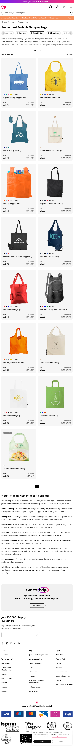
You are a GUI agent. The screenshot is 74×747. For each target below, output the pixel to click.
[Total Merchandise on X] (11, 643)
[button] (37, 12)
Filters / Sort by (7, 55)
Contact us (5, 691)
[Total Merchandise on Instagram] (7, 643)
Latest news (33, 672)
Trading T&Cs (60, 659)
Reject (61, 741)
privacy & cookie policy (59, 737)
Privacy (58, 663)
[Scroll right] (71, 33)
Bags (12, 22)
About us (4, 655)
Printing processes (35, 663)
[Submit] (37, 634)
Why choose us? (7, 659)
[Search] (70, 12)
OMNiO (4, 674)
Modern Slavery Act (63, 676)
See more (37, 50)
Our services (33, 691)
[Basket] (64, 7)
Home (4, 22)
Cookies (58, 680)
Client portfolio (6, 678)
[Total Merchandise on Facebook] (2, 643)
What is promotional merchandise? (36, 681)
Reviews (4, 683)
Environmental (61, 672)
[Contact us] (50, 7)
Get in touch (37, 606)
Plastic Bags (54, 33)
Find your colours (35, 687)
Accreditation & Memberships (7, 669)
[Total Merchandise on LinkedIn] (19, 643)
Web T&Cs (59, 655)
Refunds (59, 668)
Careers (4, 687)
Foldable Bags (23, 22)
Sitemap (32, 676)
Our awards (5, 663)
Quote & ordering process (38, 655)
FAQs (31, 668)
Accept (42, 741)
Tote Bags (22, 33)
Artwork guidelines (35, 659)
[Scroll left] (3, 33)
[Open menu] (71, 7)
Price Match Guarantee (64, 685)
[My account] (57, 7)
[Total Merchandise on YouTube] (15, 643)
